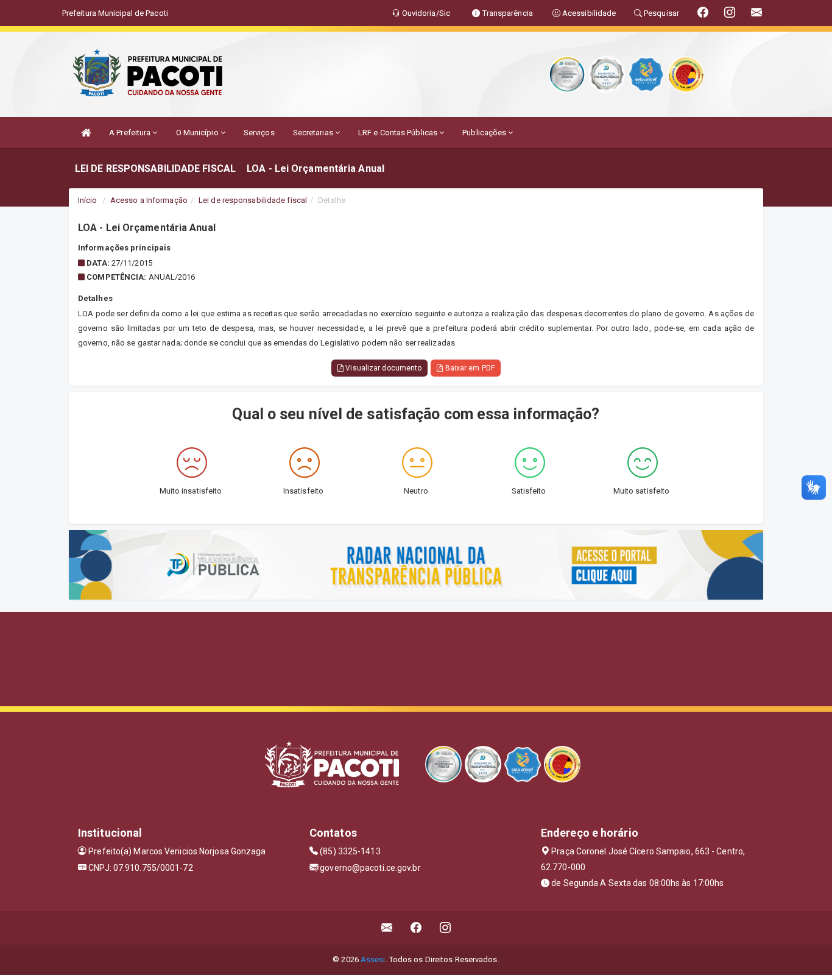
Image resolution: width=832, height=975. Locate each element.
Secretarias (314, 132)
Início (87, 200)
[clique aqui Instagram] (445, 927)
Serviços (259, 132)
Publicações (485, 132)
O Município (198, 132)
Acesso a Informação (149, 200)
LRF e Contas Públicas (398, 132)
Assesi (373, 959)
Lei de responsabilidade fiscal (253, 200)
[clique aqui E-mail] (387, 927)
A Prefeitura (130, 132)
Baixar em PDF (468, 368)
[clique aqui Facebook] (416, 927)
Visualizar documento (382, 368)
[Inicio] (86, 132)
